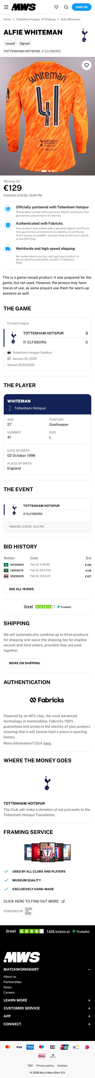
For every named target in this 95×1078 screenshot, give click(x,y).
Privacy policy (45, 1065)
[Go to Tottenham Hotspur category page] (13, 338)
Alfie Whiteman (70, 19)
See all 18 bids (21, 589)
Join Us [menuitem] (82, 7)
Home (7, 19)
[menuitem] (6, 7)
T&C (30, 1065)
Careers (9, 992)
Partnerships (12, 982)
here (47, 743)
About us (10, 976)
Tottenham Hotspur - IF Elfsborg (35, 19)
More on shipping (24, 663)
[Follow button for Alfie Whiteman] (86, 65)
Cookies (62, 1065)
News (8, 987)
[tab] (44, 171)
